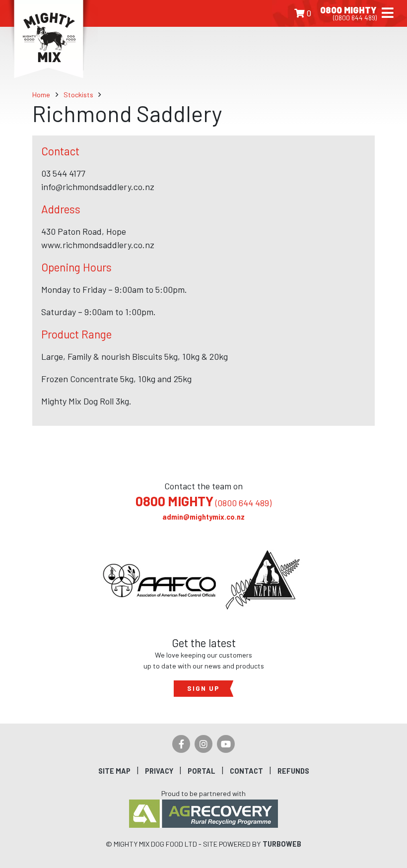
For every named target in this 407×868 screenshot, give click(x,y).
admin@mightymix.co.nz (203, 517)
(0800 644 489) (203, 502)
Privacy (159, 771)
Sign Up (203, 688)
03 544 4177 (63, 173)
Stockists (78, 94)
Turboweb (282, 844)
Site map (114, 771)
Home (41, 94)
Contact (246, 771)
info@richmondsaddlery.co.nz (97, 186)
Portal (201, 771)
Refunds (293, 771)
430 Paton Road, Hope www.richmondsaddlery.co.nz (97, 238)
